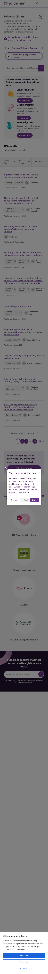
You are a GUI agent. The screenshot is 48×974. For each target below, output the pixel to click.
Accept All (24, 955)
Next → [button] (35, 500)
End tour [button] (14, 500)
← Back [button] (25, 500)
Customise (24, 962)
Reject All (24, 969)
